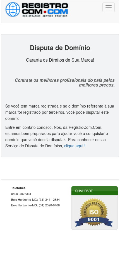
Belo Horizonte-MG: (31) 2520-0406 (35, 205)
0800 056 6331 (21, 194)
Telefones (18, 188)
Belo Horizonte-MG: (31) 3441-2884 (35, 199)
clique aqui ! (74, 145)
